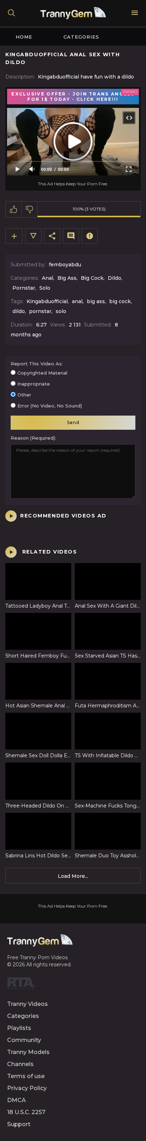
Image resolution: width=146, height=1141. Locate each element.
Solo (44, 288)
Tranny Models (28, 1052)
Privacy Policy (27, 1088)
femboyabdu (65, 264)
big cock (120, 301)
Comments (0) (71, 236)
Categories (81, 37)
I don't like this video (30, 209)
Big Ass (67, 278)
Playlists (19, 1028)
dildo (18, 311)
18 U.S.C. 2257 (26, 1112)
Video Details (33, 236)
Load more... (73, 876)
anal (77, 301)
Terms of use (26, 1076)
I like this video (14, 209)
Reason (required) (33, 438)
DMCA (16, 1100)
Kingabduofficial (47, 301)
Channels (20, 1064)
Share (52, 236)
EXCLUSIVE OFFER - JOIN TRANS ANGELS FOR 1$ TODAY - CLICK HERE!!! (73, 96)
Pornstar (23, 288)
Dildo (114, 278)
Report (90, 236)
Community (24, 1040)
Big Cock (92, 278)
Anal (47, 278)
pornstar (40, 311)
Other (24, 395)
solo (61, 311)
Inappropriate (33, 384)
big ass (96, 301)
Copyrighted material (42, 373)
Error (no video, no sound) (49, 406)
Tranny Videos (27, 1004)
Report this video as (36, 363)
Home (24, 37)
